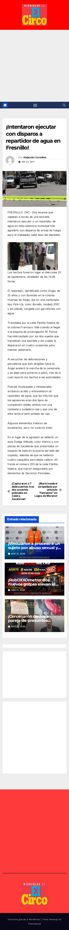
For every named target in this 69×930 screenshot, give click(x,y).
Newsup (53, 919)
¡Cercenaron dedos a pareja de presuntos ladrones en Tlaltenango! (32, 620)
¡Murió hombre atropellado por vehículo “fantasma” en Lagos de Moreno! (45, 489)
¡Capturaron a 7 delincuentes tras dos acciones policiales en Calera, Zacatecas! (23, 491)
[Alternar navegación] (35, 105)
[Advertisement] (34, 65)
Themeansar (34, 923)
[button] (64, 105)
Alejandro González (34, 157)
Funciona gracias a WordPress (24, 919)
